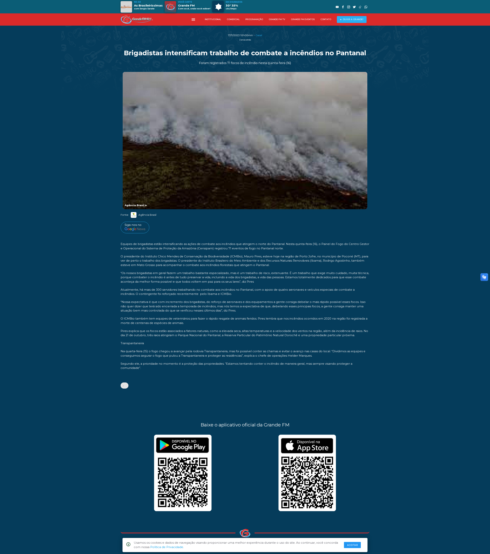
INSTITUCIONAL (213, 19)
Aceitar (352, 545)
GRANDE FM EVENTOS (303, 19)
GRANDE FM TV (277, 19)
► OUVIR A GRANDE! (352, 19)
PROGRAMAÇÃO (254, 19)
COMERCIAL (233, 19)
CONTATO (325, 19)
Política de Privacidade (166, 547)
